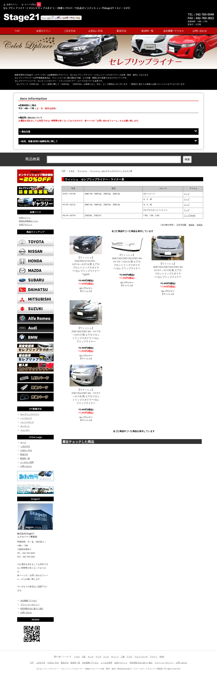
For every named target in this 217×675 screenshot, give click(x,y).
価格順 (191, 224)
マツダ (98, 656)
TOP (17, 30)
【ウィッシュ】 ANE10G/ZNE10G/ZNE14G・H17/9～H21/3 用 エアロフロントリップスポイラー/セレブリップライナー (128, 261)
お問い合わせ (200, 30)
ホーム (23, 442)
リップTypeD (189, 215)
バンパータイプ (27, 422)
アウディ (153, 656)
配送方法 (121, 30)
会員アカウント (25, 224)
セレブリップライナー (29, 414)
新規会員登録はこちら (28, 221)
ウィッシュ (82, 170)
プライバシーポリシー (29, 604)
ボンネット (25, 426)
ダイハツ (115, 656)
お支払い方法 (95, 30)
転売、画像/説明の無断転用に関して (39, 141)
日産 (84, 656)
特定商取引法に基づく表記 (31, 608)
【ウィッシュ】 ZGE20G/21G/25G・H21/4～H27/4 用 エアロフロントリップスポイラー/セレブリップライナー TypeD (87, 266)
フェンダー (25, 430)
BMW (161, 656)
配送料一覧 (147, 30)
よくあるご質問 (27, 462)
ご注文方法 (69, 30)
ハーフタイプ (26, 418)
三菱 (123, 656)
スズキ (129, 656)
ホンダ (90, 656)
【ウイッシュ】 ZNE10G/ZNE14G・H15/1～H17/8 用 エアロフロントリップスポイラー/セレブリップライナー (85, 396)
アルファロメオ (141, 656)
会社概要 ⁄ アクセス (173, 30)
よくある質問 (106, 662)
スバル (106, 656)
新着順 (199, 224)
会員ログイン (12, 4)
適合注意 (25, 131)
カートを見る (31, 4)
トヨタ (71, 170)
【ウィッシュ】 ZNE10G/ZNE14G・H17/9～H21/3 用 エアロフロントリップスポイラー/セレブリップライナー (85, 334)
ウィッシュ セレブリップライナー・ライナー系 (111, 170)
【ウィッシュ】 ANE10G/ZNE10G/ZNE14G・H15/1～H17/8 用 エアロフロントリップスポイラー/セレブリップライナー (169, 270)
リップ (187, 193)
